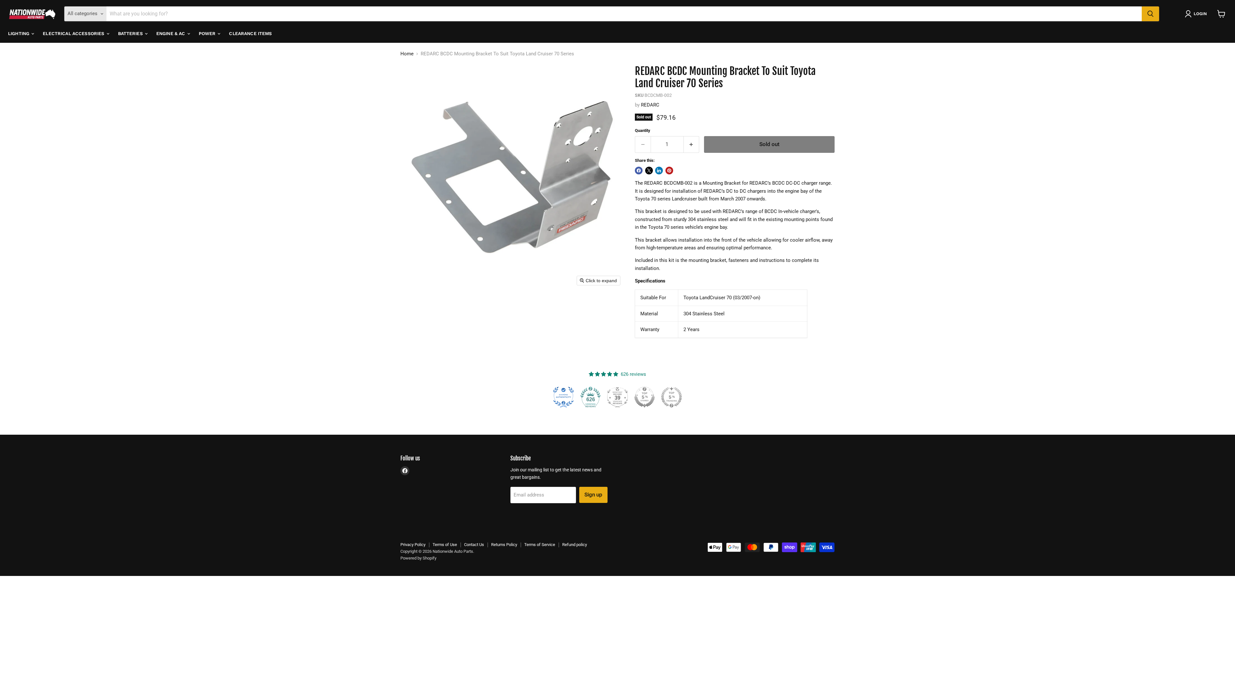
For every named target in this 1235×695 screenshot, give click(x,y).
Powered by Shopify (418, 558)
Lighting (19, 33)
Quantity (642, 130)
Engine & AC (171, 33)
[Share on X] (649, 170)
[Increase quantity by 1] (692, 144)
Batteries (131, 33)
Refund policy (574, 544)
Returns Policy (504, 544)
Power (208, 33)
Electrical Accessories (74, 33)
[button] (1197, 14)
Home (407, 54)
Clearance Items (250, 33)
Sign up (593, 494)
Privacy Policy (412, 544)
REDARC (650, 105)
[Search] (1150, 13)
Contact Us (474, 544)
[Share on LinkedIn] (659, 170)
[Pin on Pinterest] (669, 170)
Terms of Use (445, 544)
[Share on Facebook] (639, 170)
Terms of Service (539, 544)
